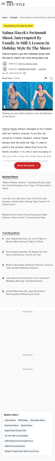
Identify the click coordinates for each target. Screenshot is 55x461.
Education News (37, 420)
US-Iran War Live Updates (16, 435)
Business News (11, 425)
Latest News (10, 420)
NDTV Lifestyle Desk (28, 64)
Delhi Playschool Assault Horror (19, 441)
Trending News (11, 232)
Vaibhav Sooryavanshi (15, 446)
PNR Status (23, 420)
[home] (16, 4)
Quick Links (10, 414)
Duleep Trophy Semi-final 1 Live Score (22, 451)
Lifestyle (42, 69)
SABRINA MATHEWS (27, 69)
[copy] (51, 78)
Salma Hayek (9, 128)
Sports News (26, 425)
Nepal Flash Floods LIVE (15, 430)
